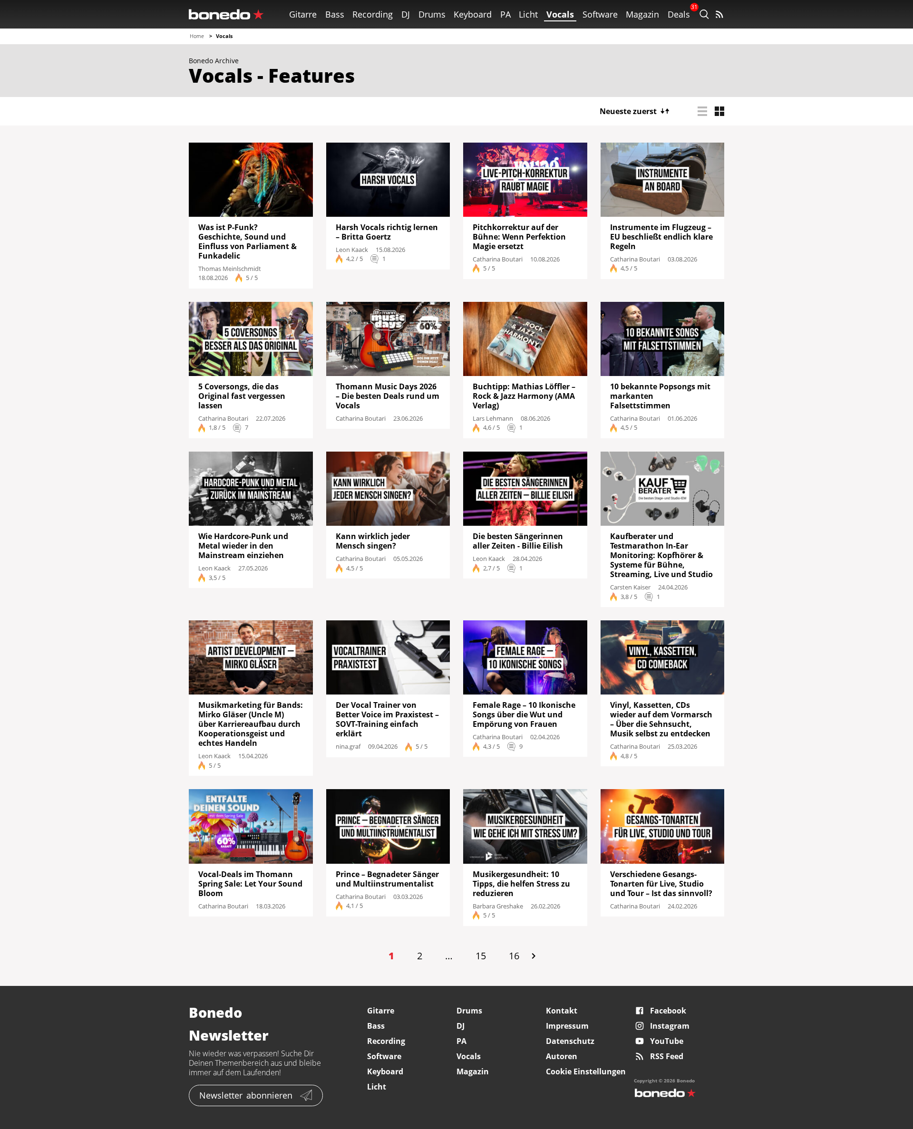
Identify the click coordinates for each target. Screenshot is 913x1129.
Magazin (642, 14)
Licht (528, 14)
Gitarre (303, 14)
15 (481, 955)
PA (505, 14)
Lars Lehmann (493, 418)
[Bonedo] (226, 14)
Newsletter (245, 1095)
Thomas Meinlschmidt (229, 268)
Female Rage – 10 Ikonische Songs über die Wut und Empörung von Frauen (524, 714)
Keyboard (473, 14)
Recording (372, 14)
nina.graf (348, 746)
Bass (334, 14)
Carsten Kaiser (630, 587)
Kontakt (561, 1010)
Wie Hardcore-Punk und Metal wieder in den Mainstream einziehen (243, 545)
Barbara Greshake (498, 906)
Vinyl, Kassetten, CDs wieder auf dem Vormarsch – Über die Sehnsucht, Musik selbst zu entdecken (661, 719)
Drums (432, 14)
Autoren (561, 1056)
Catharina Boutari (498, 259)
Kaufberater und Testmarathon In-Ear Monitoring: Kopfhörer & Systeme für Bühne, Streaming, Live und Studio (661, 555)
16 (514, 955)
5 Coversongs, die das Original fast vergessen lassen (241, 396)
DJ (405, 14)
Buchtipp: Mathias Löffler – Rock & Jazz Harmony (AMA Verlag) (524, 396)
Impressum (567, 1026)
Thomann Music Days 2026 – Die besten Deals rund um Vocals (387, 396)
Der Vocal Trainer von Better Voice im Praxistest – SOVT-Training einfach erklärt (387, 719)
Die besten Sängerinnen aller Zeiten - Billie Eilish (518, 540)
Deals (679, 14)
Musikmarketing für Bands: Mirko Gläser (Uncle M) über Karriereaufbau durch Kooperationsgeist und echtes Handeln (250, 724)
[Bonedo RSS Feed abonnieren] (719, 14)
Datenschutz (570, 1041)
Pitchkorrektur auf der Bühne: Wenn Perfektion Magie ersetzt (519, 236)
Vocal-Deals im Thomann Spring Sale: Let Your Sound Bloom (250, 883)
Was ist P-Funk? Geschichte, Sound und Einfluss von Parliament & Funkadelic (247, 241)
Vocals (560, 14)
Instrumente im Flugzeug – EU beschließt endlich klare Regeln (661, 236)
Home (197, 35)
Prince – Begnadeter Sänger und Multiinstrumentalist (387, 878)
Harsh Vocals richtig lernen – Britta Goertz (387, 231)
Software (600, 14)
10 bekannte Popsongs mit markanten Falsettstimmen (660, 396)
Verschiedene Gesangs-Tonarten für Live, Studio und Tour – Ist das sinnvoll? (661, 883)
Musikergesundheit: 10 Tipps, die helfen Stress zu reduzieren (521, 883)
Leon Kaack (352, 249)
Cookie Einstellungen (586, 1071)
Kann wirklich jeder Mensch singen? (373, 540)
